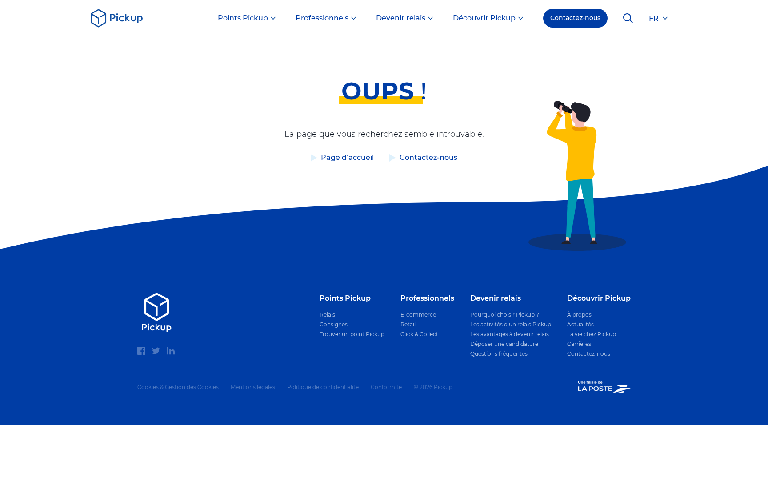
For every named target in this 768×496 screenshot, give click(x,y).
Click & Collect (419, 334)
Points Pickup (243, 18)
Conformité (386, 387)
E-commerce (418, 314)
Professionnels (322, 18)
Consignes (334, 324)
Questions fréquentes (499, 353)
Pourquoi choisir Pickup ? (504, 314)
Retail (408, 324)
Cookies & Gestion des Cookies (178, 387)
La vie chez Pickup (591, 334)
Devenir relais (400, 18)
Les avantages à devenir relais (509, 334)
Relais (327, 314)
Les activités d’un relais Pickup (510, 324)
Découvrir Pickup (484, 18)
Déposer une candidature (504, 344)
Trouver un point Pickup (352, 334)
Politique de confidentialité (323, 387)
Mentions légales (253, 387)
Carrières (579, 344)
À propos (579, 314)
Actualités (580, 324)
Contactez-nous (575, 18)
